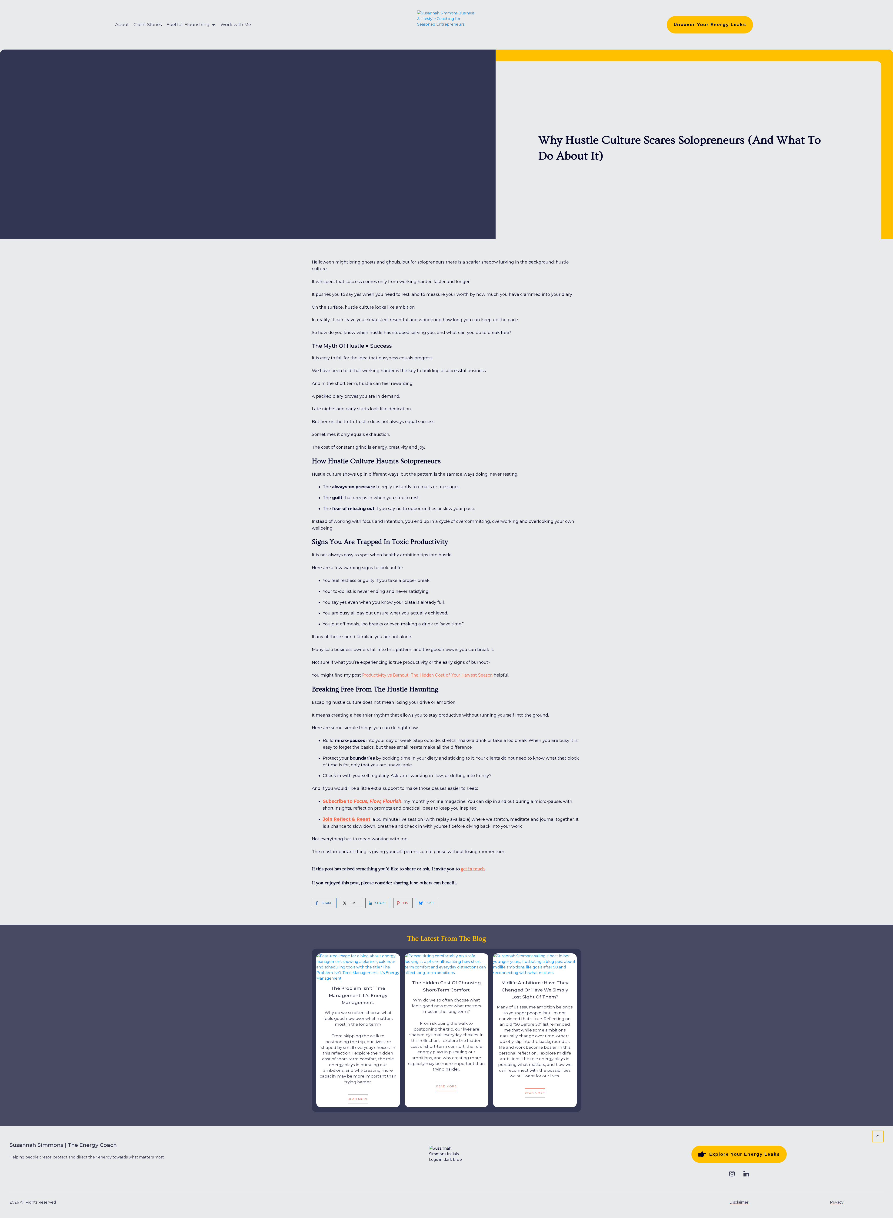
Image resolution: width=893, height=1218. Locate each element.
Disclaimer (739, 1202)
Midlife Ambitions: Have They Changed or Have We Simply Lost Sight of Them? (534, 990)
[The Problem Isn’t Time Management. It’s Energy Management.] (358, 967)
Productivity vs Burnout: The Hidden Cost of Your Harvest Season (427, 675)
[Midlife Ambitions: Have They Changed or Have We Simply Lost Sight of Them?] (535, 964)
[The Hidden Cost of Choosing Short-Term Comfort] (446, 964)
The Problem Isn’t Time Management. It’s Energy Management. (358, 995)
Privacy (836, 1202)
